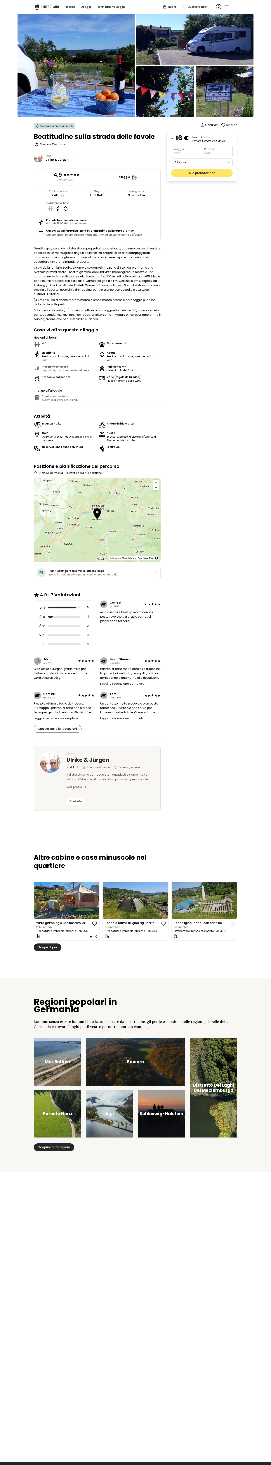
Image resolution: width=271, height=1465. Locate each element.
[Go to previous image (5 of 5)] (38, 900)
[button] (97, 514)
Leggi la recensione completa (122, 684)
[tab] (62, 915)
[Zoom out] (156, 487)
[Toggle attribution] (156, 558)
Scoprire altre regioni (54, 1147)
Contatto (75, 801)
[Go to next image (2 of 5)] (95, 900)
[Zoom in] (156, 482)
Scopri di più (47, 947)
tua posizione (93, 473)
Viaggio (178, 149)
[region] (66, 900)
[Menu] (222, 6)
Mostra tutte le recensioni (57, 729)
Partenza (210, 149)
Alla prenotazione (202, 173)
